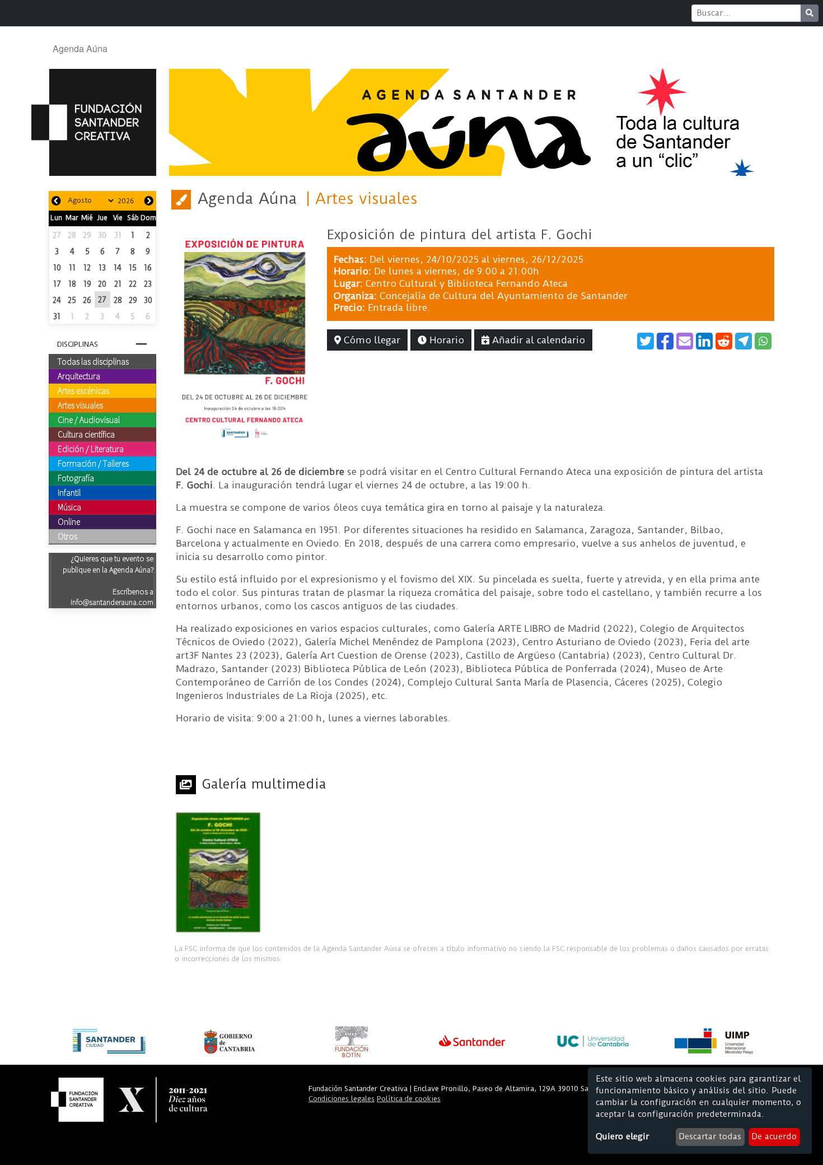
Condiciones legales (341, 1098)
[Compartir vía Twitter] (645, 341)
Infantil (69, 492)
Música (69, 506)
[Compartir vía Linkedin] (704, 341)
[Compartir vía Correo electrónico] (684, 341)
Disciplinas (77, 344)
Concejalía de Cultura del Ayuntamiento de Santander (504, 295)
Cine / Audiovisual (89, 419)
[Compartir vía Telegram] (743, 341)
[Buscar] (810, 13)
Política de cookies (409, 1098)
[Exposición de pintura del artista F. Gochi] (244, 333)
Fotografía (76, 477)
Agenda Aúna (80, 48)
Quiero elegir (622, 1136)
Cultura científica (86, 434)
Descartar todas (710, 1136)
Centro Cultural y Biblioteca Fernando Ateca (467, 283)
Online (69, 521)
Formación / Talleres (93, 463)
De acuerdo (774, 1136)
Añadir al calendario (537, 340)
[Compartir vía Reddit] (724, 341)
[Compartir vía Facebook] (665, 341)
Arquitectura (79, 375)
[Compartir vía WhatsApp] (763, 341)
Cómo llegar (370, 340)
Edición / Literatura (91, 448)
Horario (445, 340)
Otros (67, 536)
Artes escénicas (83, 390)
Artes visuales (80, 405)
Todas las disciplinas (93, 361)
